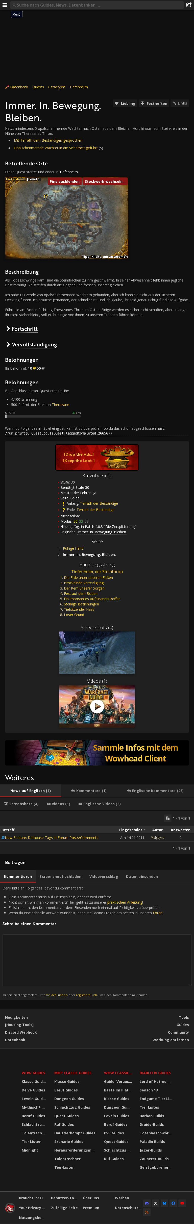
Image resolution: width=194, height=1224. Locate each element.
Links (182, 103)
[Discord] (147, 1203)
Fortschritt (25, 329)
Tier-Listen (64, 1167)
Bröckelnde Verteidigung (84, 582)
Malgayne (157, 837)
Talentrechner (35, 1133)
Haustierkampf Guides (74, 1133)
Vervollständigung (34, 344)
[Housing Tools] (19, 1024)
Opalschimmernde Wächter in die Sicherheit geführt (56, 147)
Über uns (91, 1197)
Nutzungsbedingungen (33, 1217)
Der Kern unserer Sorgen (84, 588)
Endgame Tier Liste (157, 1098)
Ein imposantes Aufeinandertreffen (92, 598)
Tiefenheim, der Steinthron (97, 571)
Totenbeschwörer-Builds (157, 1133)
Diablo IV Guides (155, 1072)
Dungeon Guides (69, 1098)
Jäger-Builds (151, 1150)
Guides (183, 1024)
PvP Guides (114, 1133)
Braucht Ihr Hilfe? (33, 1197)
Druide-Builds (152, 1124)
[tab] (30, 790)
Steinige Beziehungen (81, 604)
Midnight (30, 1150)
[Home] (10, 1211)
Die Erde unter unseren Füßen (88, 577)
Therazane (60, 404)
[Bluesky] (164, 1203)
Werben (122, 1197)
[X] (155, 1203)
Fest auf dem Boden (81, 593)
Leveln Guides (34, 1098)
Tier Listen (31, 1141)
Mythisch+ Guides (35, 1107)
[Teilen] (189, 5)
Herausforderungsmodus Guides (76, 1150)
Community (178, 1032)
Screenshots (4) (97, 627)
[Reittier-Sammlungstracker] (97, 753)
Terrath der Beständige (99, 503)
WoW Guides (33, 1072)
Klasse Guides (34, 1081)
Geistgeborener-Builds (157, 1167)
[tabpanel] (97, 832)
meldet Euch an (56, 995)
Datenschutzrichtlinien (129, 1207)
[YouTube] (182, 1203)
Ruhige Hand (73, 548)
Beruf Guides (33, 1115)
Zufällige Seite (64, 1207)
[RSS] (147, 1212)
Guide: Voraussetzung (119, 1081)
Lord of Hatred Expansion (157, 1081)
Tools (184, 1017)
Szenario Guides (68, 1141)
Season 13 (149, 1090)
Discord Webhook (21, 1032)
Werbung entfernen (171, 1039)
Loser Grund (74, 614)
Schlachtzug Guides (35, 1124)
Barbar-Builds (152, 1115)
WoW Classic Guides (119, 1072)
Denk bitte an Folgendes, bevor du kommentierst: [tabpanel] (83, 941)
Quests (38, 87)
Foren (157, 912)
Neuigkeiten (16, 1017)
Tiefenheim (78, 87)
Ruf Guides (64, 1124)
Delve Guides (33, 1090)
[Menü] (5, 5)
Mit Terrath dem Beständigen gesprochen (48, 140)
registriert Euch (86, 995)
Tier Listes (149, 1107)
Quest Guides (66, 1115)
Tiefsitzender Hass (79, 609)
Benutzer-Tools (65, 1197)
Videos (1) (97, 681)
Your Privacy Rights (33, 1207)
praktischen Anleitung (124, 902)
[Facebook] (173, 1203)
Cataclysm (56, 87)
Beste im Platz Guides (119, 1090)
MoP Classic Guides (72, 1072)
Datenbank (19, 87)
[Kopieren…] (168, 818)
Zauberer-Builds (154, 1158)
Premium (91, 1207)
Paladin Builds (152, 1141)
